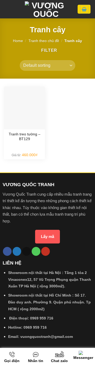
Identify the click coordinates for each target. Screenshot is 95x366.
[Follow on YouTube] (45, 251)
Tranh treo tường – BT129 (24, 136)
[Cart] (84, 9)
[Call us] (36, 251)
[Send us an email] (26, 251)
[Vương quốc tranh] (45, 9)
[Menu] (7, 9)
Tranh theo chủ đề (43, 41)
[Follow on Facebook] (7, 251)
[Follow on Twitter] (17, 251)
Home (18, 41)
